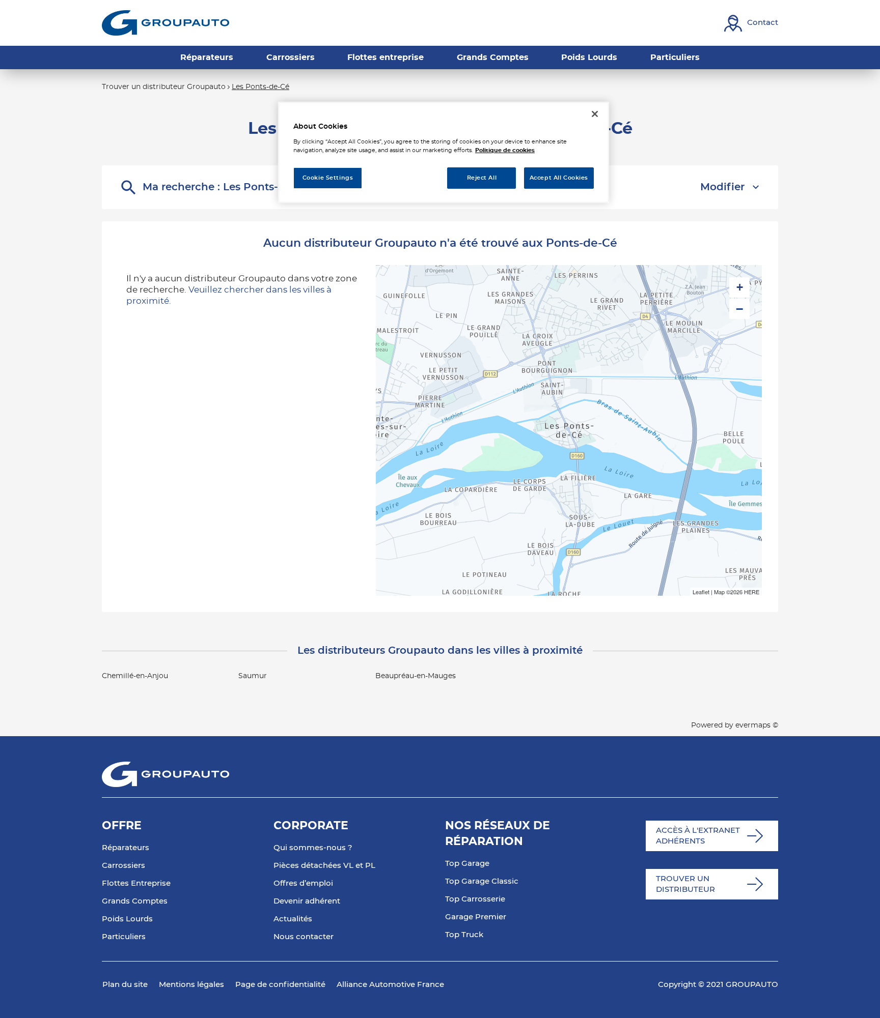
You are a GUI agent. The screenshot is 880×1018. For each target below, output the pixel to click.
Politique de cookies (505, 150)
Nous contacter (303, 937)
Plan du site (125, 984)
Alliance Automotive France (390, 984)
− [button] (739, 309)
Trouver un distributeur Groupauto (164, 87)
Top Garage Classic (481, 881)
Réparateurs (125, 848)
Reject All (482, 178)
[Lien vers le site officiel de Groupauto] (165, 23)
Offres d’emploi (303, 883)
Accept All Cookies (559, 178)
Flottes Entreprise (136, 883)
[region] (443, 152)
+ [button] (739, 287)
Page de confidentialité (280, 984)
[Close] (595, 114)
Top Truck (464, 935)
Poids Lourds (127, 919)
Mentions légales (191, 984)
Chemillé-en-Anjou (135, 676)
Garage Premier (475, 917)
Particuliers (124, 937)
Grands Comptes (135, 901)
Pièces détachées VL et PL (324, 865)
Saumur (252, 676)
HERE (751, 592)
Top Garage (467, 863)
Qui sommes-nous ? (312, 848)
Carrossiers (123, 865)
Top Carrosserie (475, 899)
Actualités (292, 919)
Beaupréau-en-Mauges (415, 676)
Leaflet (701, 592)
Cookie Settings (327, 178)
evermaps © (756, 725)
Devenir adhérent (306, 901)
